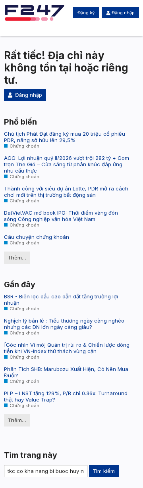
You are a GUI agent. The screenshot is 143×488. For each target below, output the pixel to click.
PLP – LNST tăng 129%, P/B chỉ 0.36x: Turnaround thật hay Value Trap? (66, 396)
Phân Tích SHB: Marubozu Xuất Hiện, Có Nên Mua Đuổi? (66, 372)
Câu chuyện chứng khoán (36, 237)
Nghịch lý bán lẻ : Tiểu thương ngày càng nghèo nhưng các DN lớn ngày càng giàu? (64, 323)
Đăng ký (86, 12)
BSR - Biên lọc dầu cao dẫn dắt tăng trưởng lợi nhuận (61, 299)
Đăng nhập (123, 12)
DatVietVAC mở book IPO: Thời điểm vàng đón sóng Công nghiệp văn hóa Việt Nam (61, 215)
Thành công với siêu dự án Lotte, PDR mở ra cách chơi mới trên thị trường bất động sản (66, 191)
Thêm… (17, 257)
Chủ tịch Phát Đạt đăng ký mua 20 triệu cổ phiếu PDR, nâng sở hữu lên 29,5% (64, 137)
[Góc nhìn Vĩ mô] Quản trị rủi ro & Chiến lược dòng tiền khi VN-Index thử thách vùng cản (66, 348)
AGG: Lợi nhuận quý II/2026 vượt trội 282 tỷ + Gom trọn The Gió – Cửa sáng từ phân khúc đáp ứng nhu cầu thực (66, 164)
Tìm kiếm (104, 471)
